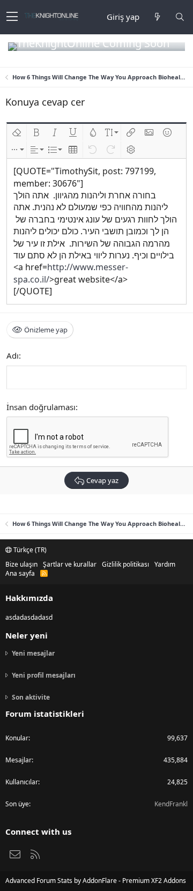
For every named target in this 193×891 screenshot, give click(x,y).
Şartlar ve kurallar (69, 564)
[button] (12, 17)
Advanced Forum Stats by (95, 880)
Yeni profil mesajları (44, 675)
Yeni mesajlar (33, 653)
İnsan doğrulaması (41, 407)
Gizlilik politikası (125, 564)
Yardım (164, 564)
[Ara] (179, 17)
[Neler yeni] (157, 17)
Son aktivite (31, 697)
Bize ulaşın (21, 564)
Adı (12, 355)
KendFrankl (171, 803)
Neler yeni (26, 635)
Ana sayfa (20, 573)
